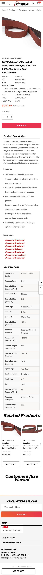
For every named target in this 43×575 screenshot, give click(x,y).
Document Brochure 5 (14, 258)
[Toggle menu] (3, 3)
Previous (3, 444)
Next (40, 444)
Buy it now (21, 125)
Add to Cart (18, 571)
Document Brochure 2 (14, 252)
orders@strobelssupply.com (25, 92)
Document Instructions (15, 255)
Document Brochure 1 (14, 246)
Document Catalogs (13, 249)
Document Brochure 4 (14, 243)
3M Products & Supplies (12, 58)
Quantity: (5, 111)
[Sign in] (33, 3)
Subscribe (22, 514)
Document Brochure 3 (14, 240)
